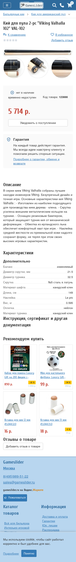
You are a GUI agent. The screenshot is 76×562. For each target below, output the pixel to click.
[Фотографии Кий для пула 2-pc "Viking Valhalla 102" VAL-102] (38, 64)
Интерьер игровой (16, 527)
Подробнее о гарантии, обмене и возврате (36, 161)
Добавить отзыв (62, 40)
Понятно (29, 553)
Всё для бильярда (16, 523)
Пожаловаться (17, 497)
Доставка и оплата (55, 516)
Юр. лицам (49, 525)
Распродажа (50, 530)
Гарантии (48, 521)
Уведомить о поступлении (38, 123)
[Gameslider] (31, 5)
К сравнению (17, 34)
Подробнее (11, 553)
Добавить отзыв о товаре (23, 446)
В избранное (64, 34)
